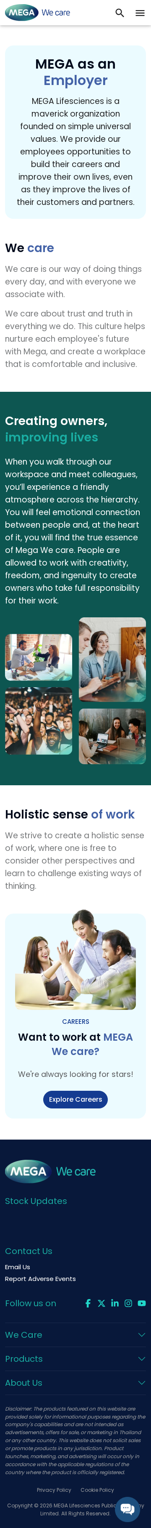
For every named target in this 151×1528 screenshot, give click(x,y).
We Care (23, 1335)
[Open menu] (140, 12)
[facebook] (88, 1303)
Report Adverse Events (40, 1278)
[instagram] (128, 1303)
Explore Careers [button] (75, 1099)
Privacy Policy (54, 1489)
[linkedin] (115, 1303)
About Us (23, 1383)
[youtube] (142, 1303)
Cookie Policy (97, 1489)
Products (24, 1359)
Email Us (17, 1266)
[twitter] (101, 1303)
